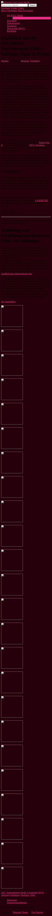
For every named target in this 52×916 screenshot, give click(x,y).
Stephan (5, 61)
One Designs (37, 912)
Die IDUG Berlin (15, 15)
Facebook (5, 8)
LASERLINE (41, 200)
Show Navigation (9, 10)
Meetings (25, 61)
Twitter (14, 8)
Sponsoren (12, 26)
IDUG (41, 892)
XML (32, 895)
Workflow (25, 895)
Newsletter (12, 20)
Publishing (15, 895)
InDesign (5, 895)
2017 (3, 892)
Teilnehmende (13, 23)
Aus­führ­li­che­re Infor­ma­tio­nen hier (16, 273)
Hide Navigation (25, 10)
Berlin (23, 892)
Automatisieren (13, 892)
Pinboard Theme (20, 912)
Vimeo (21, 8)
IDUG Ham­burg (36, 145)
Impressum (12, 900)
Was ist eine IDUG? (22, 18)
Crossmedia (32, 892)
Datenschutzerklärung (17, 902)
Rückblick (11, 31)
